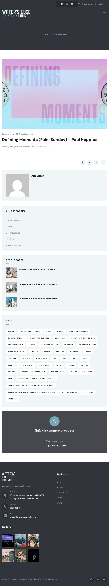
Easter (31, 345)
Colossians (60, 338)
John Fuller (41, 358)
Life (54, 358)
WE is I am (12, 399)
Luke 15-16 (13, 365)
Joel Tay (12, 358)
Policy (59, 365)
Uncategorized (59, 34)
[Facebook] (62, 4)
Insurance (75, 351)
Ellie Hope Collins (49, 345)
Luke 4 (85, 358)
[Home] (16, 14)
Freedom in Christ (16, 351)
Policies (10, 238)
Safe (10, 379)
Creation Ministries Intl (83, 338)
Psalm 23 (12, 372)
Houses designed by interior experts (38, 284)
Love (64, 358)
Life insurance (13, 232)
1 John (11, 331)
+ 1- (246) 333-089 (54, 445)
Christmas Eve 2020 (39, 338)
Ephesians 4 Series (87, 345)
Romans (73, 372)
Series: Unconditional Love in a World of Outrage (32, 392)
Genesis (34, 351)
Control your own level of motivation (38, 298)
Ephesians (68, 345)
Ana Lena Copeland (78, 331)
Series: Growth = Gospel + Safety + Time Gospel (31, 385)
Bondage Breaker (16, 338)
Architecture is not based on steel (37, 269)
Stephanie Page (69, 392)
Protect (84, 365)
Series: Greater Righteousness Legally (36, 379)
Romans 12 (87, 372)
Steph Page (87, 392)
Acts (48, 331)
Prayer (71, 365)
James (88, 351)
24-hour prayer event (30, 331)
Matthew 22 (45, 365)
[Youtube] (72, 4)
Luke (74, 358)
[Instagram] (67, 4)
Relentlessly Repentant (33, 372)
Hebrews (60, 351)
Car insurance (13, 220)
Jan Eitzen (9, 134)
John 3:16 (26, 358)
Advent (60, 331)
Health (9, 226)
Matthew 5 (28, 365)
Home (45, 34)
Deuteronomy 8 (15, 345)
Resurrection (57, 372)
